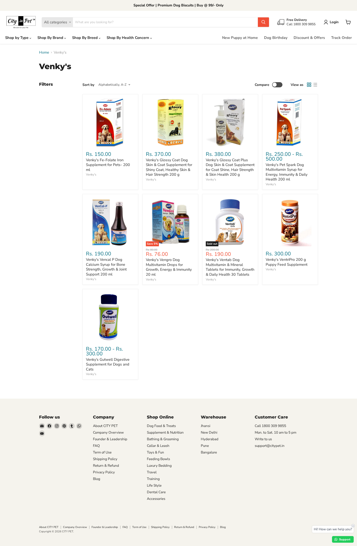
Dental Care (156, 492)
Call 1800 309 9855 (270, 425)
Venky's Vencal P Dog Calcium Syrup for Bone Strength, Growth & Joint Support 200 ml (106, 267)
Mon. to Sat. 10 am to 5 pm (275, 432)
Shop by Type (17, 37)
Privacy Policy (104, 472)
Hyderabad (209, 439)
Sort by (88, 85)
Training (153, 478)
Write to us (263, 439)
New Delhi (209, 432)
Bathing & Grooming (163, 439)
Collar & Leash (158, 445)
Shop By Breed (85, 37)
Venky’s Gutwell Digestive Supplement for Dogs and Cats (108, 364)
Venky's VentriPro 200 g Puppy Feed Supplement (286, 262)
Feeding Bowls (158, 459)
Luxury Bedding (159, 465)
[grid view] (309, 85)
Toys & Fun (155, 452)
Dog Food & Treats (161, 425)
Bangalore (209, 452)
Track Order (341, 37)
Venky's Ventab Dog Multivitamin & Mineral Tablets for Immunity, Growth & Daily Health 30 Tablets (230, 267)
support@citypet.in (269, 445)
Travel (152, 472)
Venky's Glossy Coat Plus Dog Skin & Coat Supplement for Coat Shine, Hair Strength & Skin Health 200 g (230, 167)
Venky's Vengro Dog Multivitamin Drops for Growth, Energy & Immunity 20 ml (169, 267)
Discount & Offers (309, 37)
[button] (332, 22)
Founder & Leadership (110, 439)
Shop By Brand (50, 37)
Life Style (154, 485)
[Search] (263, 22)
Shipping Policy (105, 459)
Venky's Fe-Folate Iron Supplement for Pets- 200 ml (108, 165)
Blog (96, 478)
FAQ (96, 445)
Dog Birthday (275, 37)
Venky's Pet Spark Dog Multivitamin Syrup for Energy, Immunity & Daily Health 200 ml (286, 172)
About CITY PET (105, 425)
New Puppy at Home (240, 37)
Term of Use (102, 452)
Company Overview (108, 432)
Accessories (156, 498)
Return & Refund (106, 465)
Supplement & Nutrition (165, 432)
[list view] (315, 85)
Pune (205, 445)
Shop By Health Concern (128, 37)
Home (44, 52)
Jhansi (205, 425)
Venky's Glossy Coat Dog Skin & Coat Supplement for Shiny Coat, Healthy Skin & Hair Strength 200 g (169, 167)
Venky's (91, 174)
